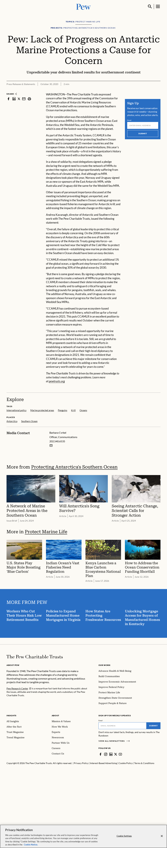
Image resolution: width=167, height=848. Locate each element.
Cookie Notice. (31, 844)
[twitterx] (19, 99)
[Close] (161, 836)
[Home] (35, 657)
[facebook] (8, 99)
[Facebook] (100, 754)
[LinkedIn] (111, 754)
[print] (29, 99)
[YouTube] (120, 754)
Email (129, 120)
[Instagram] (106, 754)
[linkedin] (14, 99)
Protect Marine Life (46, 531)
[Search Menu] (149, 6)
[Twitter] (115, 754)
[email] (24, 99)
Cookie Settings (124, 836)
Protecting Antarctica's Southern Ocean (74, 467)
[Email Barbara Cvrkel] (51, 445)
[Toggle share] (158, 90)
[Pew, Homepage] (83, 6)
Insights (11, 715)
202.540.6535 (57, 441)
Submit (142, 133)
